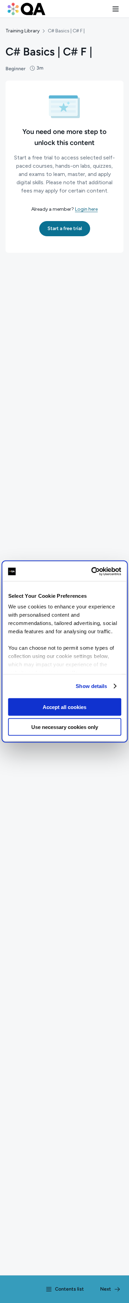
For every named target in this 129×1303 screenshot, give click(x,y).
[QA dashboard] (26, 9)
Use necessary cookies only (64, 727)
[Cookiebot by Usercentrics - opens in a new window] (92, 571)
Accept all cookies (64, 707)
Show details (91, 686)
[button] (115, 9)
